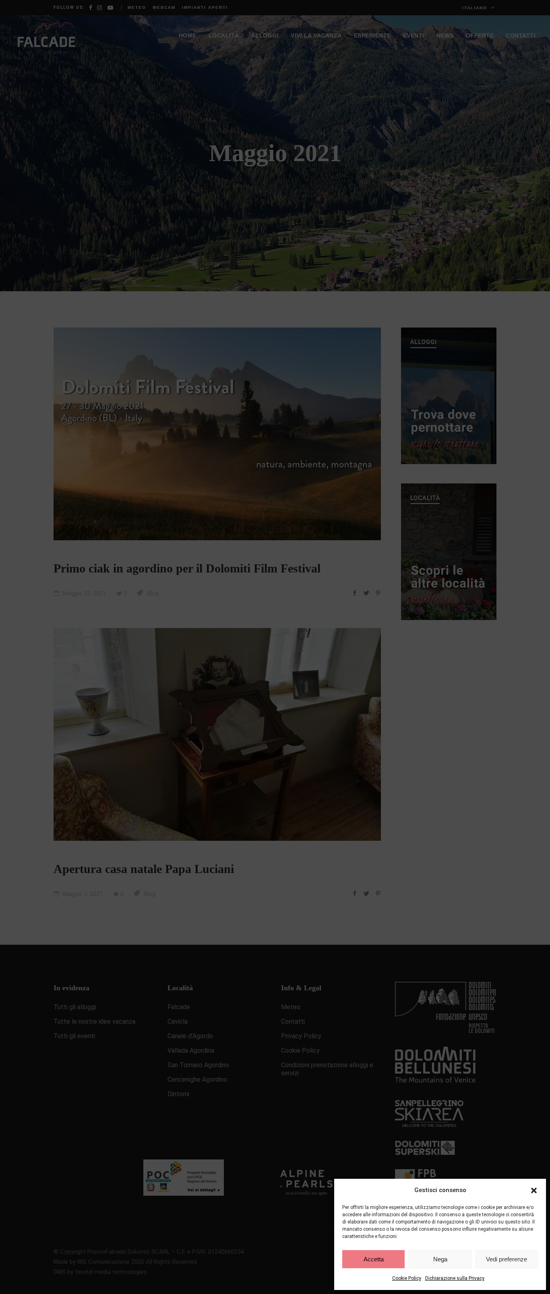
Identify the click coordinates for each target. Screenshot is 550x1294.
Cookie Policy (406, 1278)
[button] (534, 1190)
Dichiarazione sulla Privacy (454, 1278)
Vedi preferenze (506, 1259)
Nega (440, 1259)
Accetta (374, 1259)
